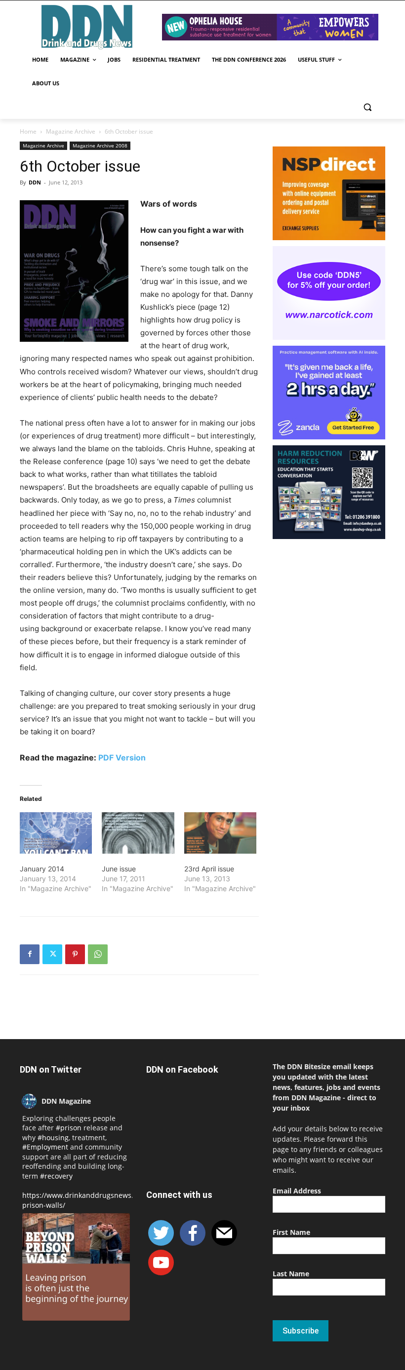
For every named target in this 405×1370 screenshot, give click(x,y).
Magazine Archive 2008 (100, 145)
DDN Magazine (66, 1101)
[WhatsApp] (98, 954)
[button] (367, 107)
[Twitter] (52, 954)
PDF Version (122, 757)
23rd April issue (209, 869)
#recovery (56, 1176)
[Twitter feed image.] (76, 1267)
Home (28, 131)
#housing (53, 1137)
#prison (68, 1127)
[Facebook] (30, 954)
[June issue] (138, 833)
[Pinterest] (75, 954)
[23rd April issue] (220, 833)
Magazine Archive (70, 131)
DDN (35, 182)
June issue (119, 869)
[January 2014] (56, 833)
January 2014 (42, 869)
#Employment (45, 1147)
